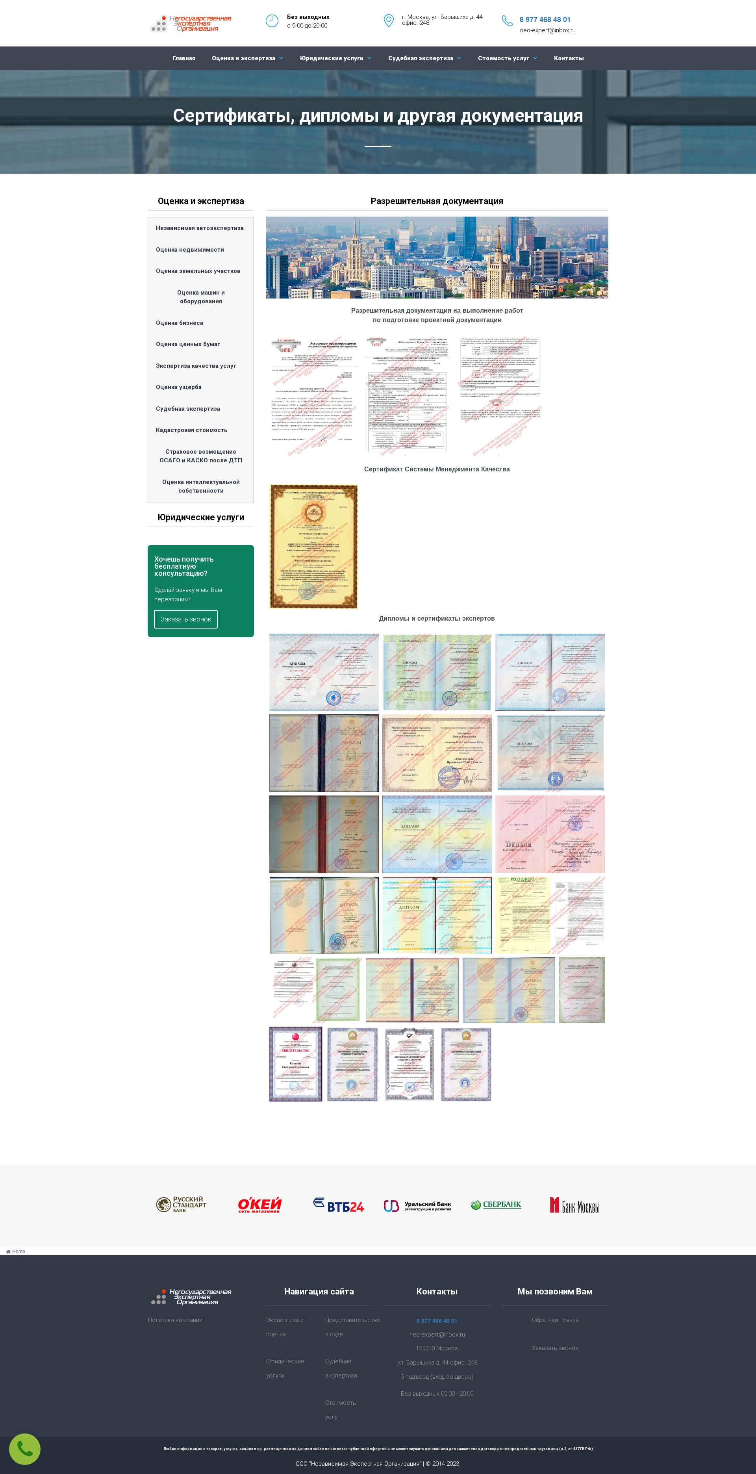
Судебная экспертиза (420, 58)
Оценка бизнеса (179, 322)
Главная (183, 58)
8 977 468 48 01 (545, 19)
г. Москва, (417, 16)
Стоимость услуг (503, 58)
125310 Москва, (437, 1348)
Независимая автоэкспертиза (200, 228)
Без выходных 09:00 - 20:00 (437, 1393)
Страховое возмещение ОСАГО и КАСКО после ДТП (200, 456)
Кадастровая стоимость (192, 430)
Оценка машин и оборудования (201, 297)
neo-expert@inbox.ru (548, 30)
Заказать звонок (555, 1348)
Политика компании (175, 1320)
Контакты (569, 58)
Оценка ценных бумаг (188, 344)
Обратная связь (555, 1320)
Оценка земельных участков (198, 270)
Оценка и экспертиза (243, 58)
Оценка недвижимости (190, 249)
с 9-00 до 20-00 (307, 25)
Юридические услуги (331, 58)
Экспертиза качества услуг (196, 365)
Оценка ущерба (179, 387)
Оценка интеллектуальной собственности (201, 486)
